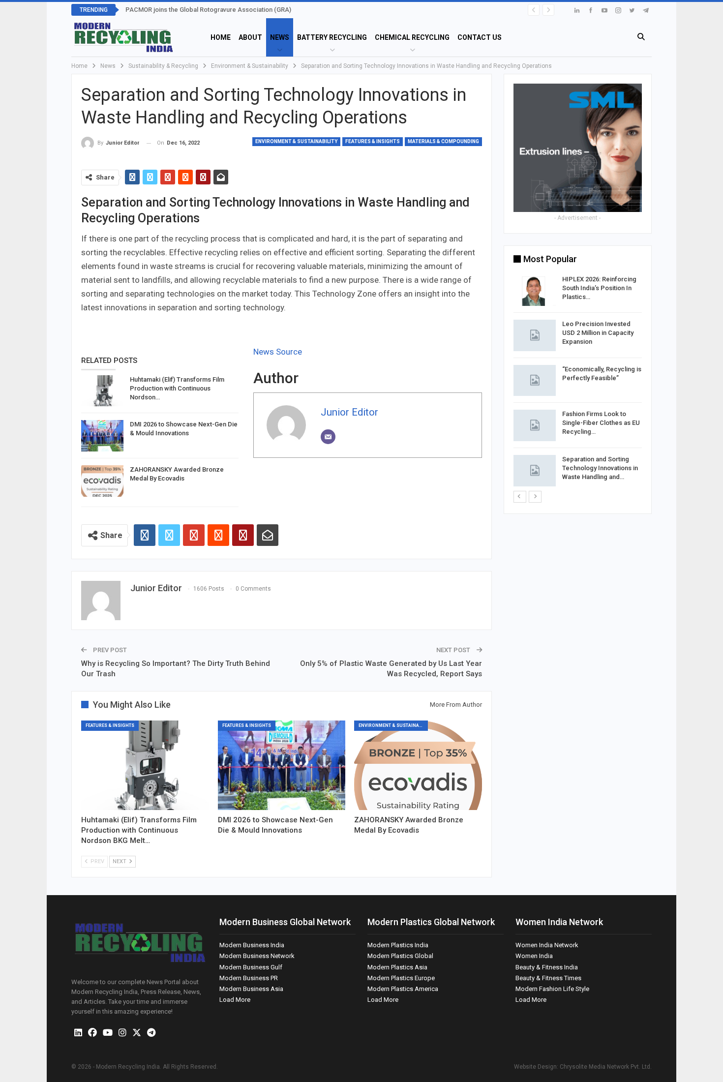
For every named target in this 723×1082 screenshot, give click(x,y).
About (250, 37)
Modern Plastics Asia (397, 967)
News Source (277, 352)
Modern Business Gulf (250, 967)
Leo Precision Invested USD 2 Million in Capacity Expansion (597, 332)
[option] (577, 382)
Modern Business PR (248, 978)
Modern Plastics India (397, 945)
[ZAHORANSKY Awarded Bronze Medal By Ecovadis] (102, 481)
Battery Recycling (332, 37)
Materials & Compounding (443, 141)
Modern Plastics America (402, 988)
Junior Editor (349, 412)
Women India (534, 956)
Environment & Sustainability (296, 141)
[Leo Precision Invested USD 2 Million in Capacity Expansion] (534, 335)
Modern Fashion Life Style (552, 988)
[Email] (328, 436)
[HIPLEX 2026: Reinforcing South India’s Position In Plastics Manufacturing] (534, 290)
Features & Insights (372, 141)
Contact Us (479, 37)
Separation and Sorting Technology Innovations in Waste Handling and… (600, 468)
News (279, 37)
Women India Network (546, 945)
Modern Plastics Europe (401, 978)
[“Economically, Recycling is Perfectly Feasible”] (534, 380)
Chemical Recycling (412, 37)
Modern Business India (251, 945)
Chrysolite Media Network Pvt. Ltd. (606, 1066)
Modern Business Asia (251, 988)
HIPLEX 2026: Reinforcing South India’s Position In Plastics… (599, 288)
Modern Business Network (257, 956)
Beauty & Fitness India (546, 967)
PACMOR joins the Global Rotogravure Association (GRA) (208, 9)
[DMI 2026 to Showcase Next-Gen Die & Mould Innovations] (102, 435)
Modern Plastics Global (400, 956)
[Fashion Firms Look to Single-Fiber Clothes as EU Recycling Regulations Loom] (534, 425)
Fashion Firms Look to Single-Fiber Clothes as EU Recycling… (601, 422)
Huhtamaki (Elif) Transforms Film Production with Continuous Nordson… (177, 388)
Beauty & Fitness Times (548, 978)
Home (221, 37)
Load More (234, 999)
